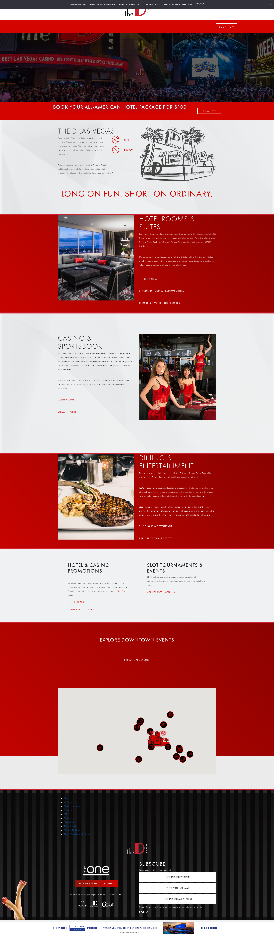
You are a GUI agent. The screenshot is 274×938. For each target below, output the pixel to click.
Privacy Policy (69, 822)
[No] (270, 4)
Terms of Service (71, 826)
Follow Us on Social (72, 806)
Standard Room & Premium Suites (161, 290)
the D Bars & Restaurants (156, 526)
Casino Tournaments (161, 591)
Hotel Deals (76, 602)
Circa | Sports (67, 411)
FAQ (65, 814)
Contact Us (68, 810)
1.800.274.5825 (117, 894)
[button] (226, 26)
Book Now (209, 111)
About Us (68, 802)
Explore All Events (137, 659)
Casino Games (67, 399)
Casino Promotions (81, 609)
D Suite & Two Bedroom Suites (159, 302)
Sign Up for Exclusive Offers (96, 883)
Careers (67, 798)
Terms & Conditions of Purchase (77, 834)
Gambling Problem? (72, 830)
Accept (200, 3)
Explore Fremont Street (155, 538)
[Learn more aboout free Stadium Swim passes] (137, 928)
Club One (121, 591)
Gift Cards (68, 818)
